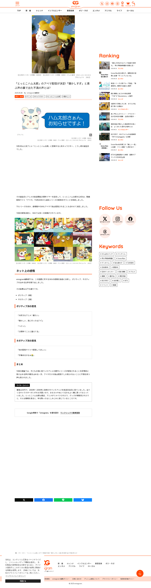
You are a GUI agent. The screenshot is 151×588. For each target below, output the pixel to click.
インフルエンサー (55, 10)
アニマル (108, 10)
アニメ (29, 96)
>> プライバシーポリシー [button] (16, 576)
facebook (43, 500)
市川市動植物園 (107, 258)
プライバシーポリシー (110, 579)
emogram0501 (112, 4)
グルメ (132, 272)
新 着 (28, 10)
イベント (105, 285)
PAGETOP (140, 574)
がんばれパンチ (107, 254)
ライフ (119, 10)
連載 (103, 276)
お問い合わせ (76, 579)
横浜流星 (122, 276)
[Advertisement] (53, 172)
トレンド (39, 10)
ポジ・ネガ (83, 10)
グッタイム (106, 263)
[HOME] (16, 553)
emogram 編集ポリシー (61, 579)
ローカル (130, 10)
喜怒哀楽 (70, 10)
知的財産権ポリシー (127, 579)
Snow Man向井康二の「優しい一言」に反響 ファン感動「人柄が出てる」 (123, 147)
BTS (126, 280)
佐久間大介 (118, 263)
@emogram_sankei (102, 4)
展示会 (112, 276)
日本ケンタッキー (108, 272)
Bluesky (83, 500)
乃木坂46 (130, 263)
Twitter (24, 500)
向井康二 (117, 280)
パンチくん (122, 254)
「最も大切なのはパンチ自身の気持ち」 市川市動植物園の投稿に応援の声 (123, 65)
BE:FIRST (105, 280)
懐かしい (67, 96)
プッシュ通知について (92, 579)
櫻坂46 (115, 267)
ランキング (128, 5)
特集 (122, 5)
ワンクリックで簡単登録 (70, 412)
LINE (63, 500)
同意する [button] (23, 581)
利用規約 (47, 579)
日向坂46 (105, 267)
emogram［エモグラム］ (75, 4)
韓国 (114, 285)
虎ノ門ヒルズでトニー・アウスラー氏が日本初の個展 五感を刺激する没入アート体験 (123, 116)
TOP (19, 10)
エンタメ (96, 10)
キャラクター (39, 96)
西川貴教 (122, 272)
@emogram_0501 (107, 4)
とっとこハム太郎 (54, 96)
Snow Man (121, 258)
